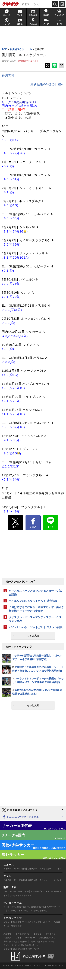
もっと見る (33, 635)
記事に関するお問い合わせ (42, 941)
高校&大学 (32, 869)
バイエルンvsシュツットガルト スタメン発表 (35, 627)
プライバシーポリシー (25, 938)
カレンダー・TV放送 (51, 922)
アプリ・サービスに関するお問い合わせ (21, 945)
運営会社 (37, 934)
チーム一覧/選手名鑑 (12, 926)
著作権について (22, 934)
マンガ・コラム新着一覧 (14, 907)
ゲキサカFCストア (12, 922)
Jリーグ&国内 (20, 869)
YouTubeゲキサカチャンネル (16, 891)
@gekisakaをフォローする (21, 809)
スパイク (57, 869)
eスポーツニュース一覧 (18, 911)
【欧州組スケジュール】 (27, 61)
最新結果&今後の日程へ (47, 84)
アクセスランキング (31, 922)
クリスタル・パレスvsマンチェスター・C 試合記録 (35, 592)
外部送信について (47, 938)
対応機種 (7, 934)
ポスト (15, 527)
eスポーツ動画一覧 (39, 911)
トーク (51, 527)
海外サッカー (45, 869)
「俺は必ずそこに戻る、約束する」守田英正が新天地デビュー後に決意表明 (36, 609)
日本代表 (7, 869)
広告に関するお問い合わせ (15, 941)
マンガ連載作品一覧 (36, 907)
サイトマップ (51, 934)
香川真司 (8, 75)
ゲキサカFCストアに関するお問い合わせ (21, 949)
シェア (33, 527)
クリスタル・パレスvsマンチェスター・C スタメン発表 (35, 619)
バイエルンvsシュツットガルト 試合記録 (33, 600)
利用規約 (7, 938)
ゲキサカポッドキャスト (20, 895)
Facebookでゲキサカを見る (22, 817)
